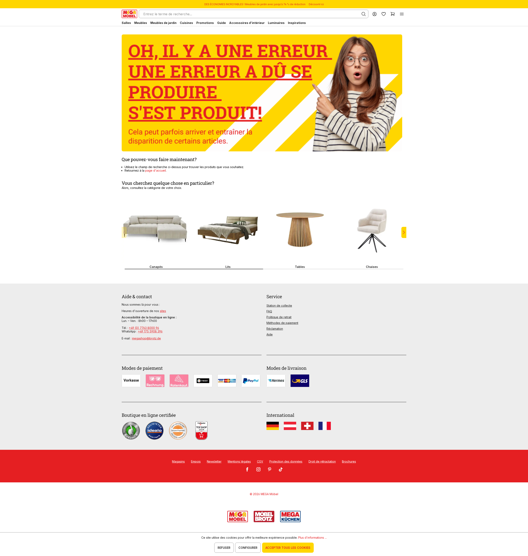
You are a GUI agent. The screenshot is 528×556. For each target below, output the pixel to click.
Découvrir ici (316, 4)
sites (163, 311)
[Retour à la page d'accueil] (129, 14)
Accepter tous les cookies (287, 547)
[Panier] (392, 14)
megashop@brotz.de (146, 338)
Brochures (349, 461)
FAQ (269, 311)
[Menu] (401, 14)
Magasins (178, 461)
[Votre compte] (374, 14)
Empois (196, 461)
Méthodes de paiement (282, 323)
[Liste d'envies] (383, 14)
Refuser (224, 547)
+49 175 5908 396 (150, 331)
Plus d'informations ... (312, 537)
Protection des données (285, 461)
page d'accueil (155, 170)
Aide (269, 334)
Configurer (247, 547)
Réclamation (274, 328)
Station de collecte (279, 305)
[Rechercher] (363, 14)
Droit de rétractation (322, 461)
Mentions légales (239, 461)
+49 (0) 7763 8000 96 (144, 328)
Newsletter (214, 461)
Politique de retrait (278, 317)
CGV (260, 461)
